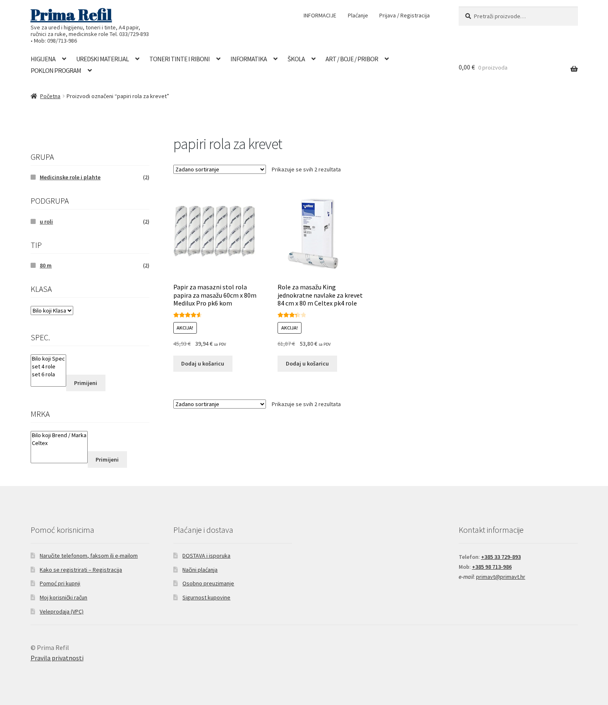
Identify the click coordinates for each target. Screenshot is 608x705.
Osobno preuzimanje (208, 583)
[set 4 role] (48, 367)
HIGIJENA (43, 59)
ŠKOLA (296, 59)
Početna (50, 96)
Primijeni (85, 383)
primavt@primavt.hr (500, 576)
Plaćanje (358, 15)
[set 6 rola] (48, 374)
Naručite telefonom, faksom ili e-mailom (89, 555)
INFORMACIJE (320, 15)
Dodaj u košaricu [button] (202, 363)
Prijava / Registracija (404, 15)
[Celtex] (59, 443)
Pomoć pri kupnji (60, 583)
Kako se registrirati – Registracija (81, 569)
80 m (46, 265)
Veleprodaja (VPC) (62, 611)
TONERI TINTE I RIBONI (179, 59)
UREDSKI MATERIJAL (102, 59)
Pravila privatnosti (57, 658)
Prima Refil (71, 14)
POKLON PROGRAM (56, 70)
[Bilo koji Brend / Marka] (59, 435)
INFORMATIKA (248, 59)
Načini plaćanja (200, 569)
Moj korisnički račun (63, 597)
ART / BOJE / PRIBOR (352, 59)
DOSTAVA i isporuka (206, 555)
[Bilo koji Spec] (48, 359)
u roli (46, 221)
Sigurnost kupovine (206, 597)
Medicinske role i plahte (70, 177)
